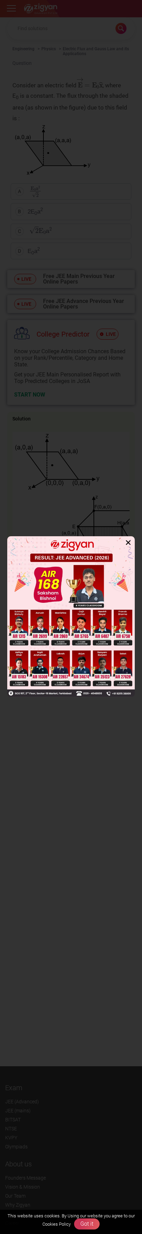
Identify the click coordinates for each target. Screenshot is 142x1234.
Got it (86, 1223)
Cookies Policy (56, 1224)
